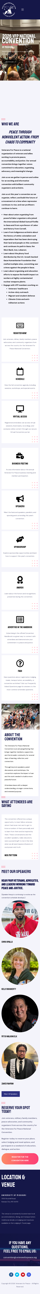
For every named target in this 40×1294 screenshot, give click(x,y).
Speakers (20, 506)
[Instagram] (29, 1274)
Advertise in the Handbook (20, 627)
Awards (20, 587)
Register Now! (10, 62)
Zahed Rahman (8, 1083)
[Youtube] (23, 1274)
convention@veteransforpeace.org (20, 1257)
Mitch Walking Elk (9, 1036)
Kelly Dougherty (9, 989)
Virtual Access (20, 416)
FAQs (20, 671)
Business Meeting (20, 463)
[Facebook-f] (11, 1274)
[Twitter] (17, 1274)
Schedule (20, 379)
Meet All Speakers (10, 1094)
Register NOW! (20, 333)
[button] (20, 1158)
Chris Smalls (7, 941)
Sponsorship (20, 547)
